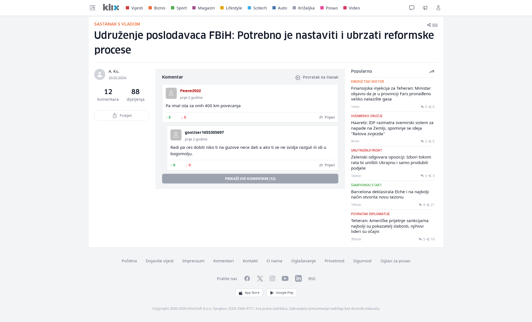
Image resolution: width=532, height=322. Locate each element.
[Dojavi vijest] (425, 8)
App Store (252, 292)
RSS (311, 278)
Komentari (223, 260)
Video (354, 8)
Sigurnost (362, 260)
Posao (332, 8)
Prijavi (329, 117)
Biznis (159, 8)
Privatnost (334, 260)
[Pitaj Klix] (412, 8)
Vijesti (137, 8)
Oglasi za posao (395, 260)
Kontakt (250, 260)
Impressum (193, 260)
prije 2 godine (191, 97)
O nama (274, 260)
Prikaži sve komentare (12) (250, 178)
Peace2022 (190, 90)
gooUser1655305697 (204, 132)
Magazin (206, 8)
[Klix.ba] (111, 7)
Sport (182, 8)
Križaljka (306, 8)
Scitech (260, 8)
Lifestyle (234, 8)
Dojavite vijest (159, 260)
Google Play (284, 292)
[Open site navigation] (92, 8)
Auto (282, 8)
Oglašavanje (303, 260)
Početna (129, 260)
